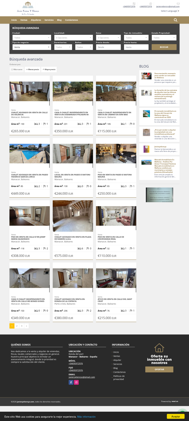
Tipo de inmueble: (133, 33)
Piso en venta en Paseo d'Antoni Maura (115, 176)
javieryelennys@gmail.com (82, 377)
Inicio (14, 20)
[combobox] (31, 38)
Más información (86, 416)
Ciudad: (16, 33)
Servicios (49, 20)
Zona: (98, 33)
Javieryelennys (160, 146)
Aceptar (175, 416)
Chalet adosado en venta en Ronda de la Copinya (69, 300)
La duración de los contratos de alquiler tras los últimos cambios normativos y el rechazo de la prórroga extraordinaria (165, 94)
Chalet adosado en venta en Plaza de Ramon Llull (72, 238)
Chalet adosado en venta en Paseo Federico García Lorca (29, 176)
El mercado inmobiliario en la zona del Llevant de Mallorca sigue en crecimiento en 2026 (165, 114)
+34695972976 (129, 6)
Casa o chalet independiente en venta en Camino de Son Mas (114, 113)
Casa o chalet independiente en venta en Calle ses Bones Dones (28, 300)
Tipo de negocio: (20, 42)
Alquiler (117, 360)
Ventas (23, 20)
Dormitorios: (60, 42)
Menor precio (33, 69)
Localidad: (59, 33)
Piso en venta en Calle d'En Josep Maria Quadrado (28, 238)
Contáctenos (71, 20)
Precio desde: (103, 42)
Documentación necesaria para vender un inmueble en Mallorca (165, 75)
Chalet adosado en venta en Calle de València (29, 113)
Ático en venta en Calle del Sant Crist (115, 300)
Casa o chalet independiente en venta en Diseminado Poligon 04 (71, 113)
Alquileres (36, 20)
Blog (59, 20)
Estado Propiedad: (161, 33)
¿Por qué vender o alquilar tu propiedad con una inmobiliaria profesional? (165, 132)
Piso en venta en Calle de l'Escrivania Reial (111, 238)
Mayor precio (49, 69)
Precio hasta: (130, 42)
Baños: (78, 42)
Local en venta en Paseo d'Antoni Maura (72, 176)
